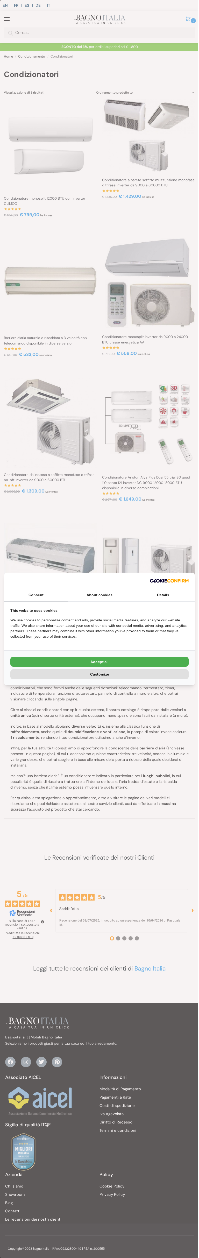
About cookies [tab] (99, 595)
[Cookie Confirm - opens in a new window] (169, 581)
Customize (99, 674)
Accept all (99, 661)
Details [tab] (163, 595)
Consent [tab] (36, 595)
